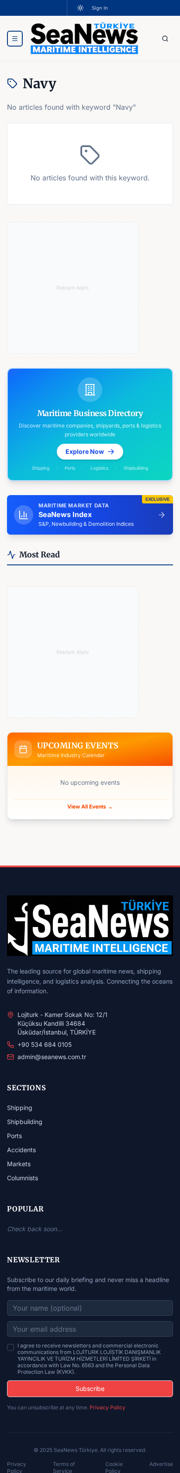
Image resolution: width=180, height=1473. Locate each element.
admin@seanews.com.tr (51, 1056)
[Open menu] (15, 39)
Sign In (100, 8)
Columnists (22, 1178)
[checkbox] (10, 1347)
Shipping (19, 1107)
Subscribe (90, 1388)
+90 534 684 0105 (44, 1044)
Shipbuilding (24, 1121)
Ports (14, 1135)
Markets (19, 1164)
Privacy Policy (107, 1407)
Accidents (21, 1149)
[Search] (165, 39)
